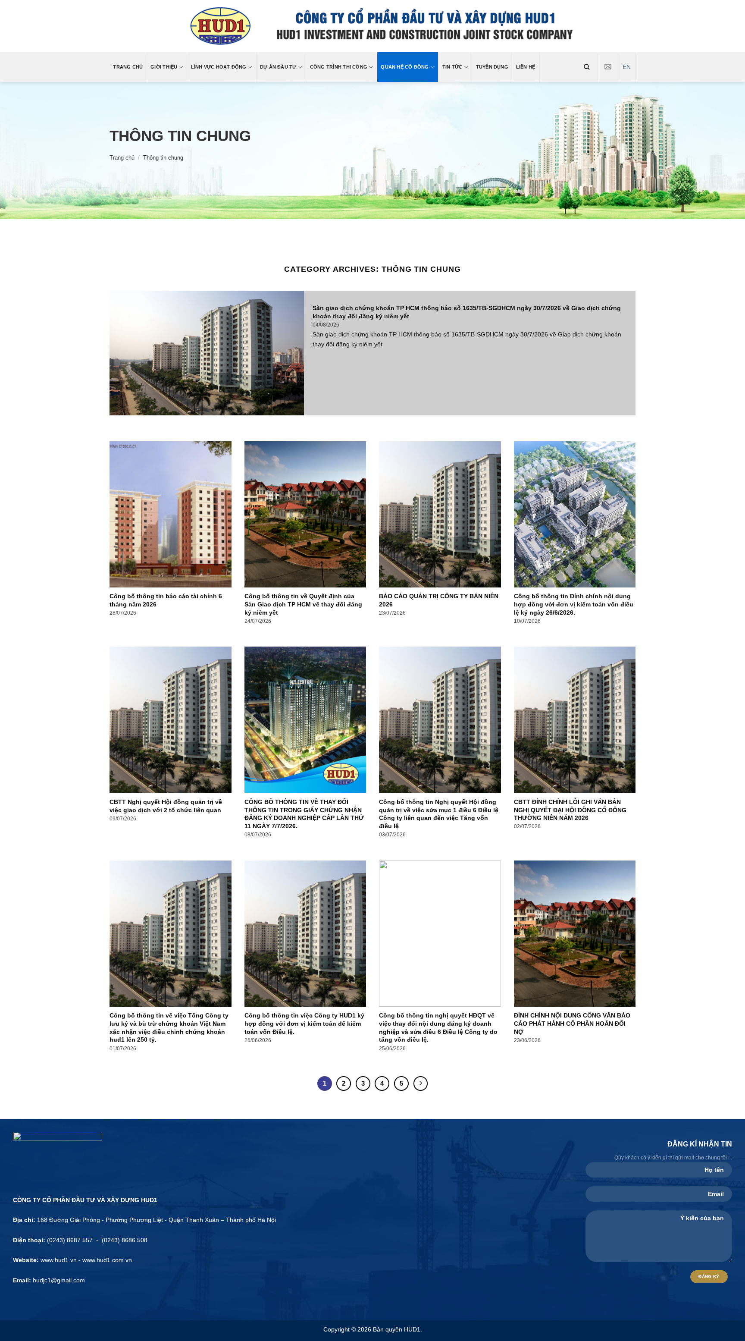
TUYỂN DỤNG (492, 66)
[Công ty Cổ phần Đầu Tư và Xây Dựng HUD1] (373, 26)
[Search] (586, 66)
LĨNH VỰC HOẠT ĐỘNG (219, 66)
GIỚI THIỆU (163, 66)
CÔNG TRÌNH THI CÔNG (338, 66)
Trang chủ (122, 157)
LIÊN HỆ (525, 66)
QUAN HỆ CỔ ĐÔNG (405, 66)
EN (627, 67)
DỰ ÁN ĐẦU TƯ (278, 66)
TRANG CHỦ (128, 66)
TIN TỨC (452, 66)
